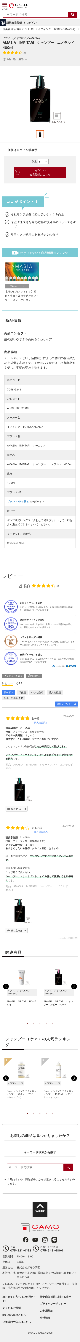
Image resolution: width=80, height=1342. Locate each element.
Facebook (26, 1240)
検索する (72, 15)
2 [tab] (34, 1027)
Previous (6, 986)
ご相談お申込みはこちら (16, 1321)
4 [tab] (46, 1027)
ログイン (31, 22)
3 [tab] (40, 1027)
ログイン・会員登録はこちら (40, 172)
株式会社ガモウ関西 (28, 1267)
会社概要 (45, 1317)
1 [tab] (27, 1027)
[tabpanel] (40, 99)
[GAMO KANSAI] (40, 1230)
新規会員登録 (14, 22)
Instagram (45, 1240)
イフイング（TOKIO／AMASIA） (22, 38)
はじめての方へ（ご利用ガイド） (19, 1298)
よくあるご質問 (11, 1307)
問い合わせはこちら (14, 1314)
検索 (68, 1167)
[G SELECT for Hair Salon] (19, 8)
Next (74, 986)
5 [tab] (53, 1027)
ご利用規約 (46, 1310)
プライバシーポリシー (53, 1303)
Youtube (35, 1240)
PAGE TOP (40, 1211)
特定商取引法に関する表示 (55, 1296)
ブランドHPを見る (18, 501)
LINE (54, 1240)
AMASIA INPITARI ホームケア (26, 445)
